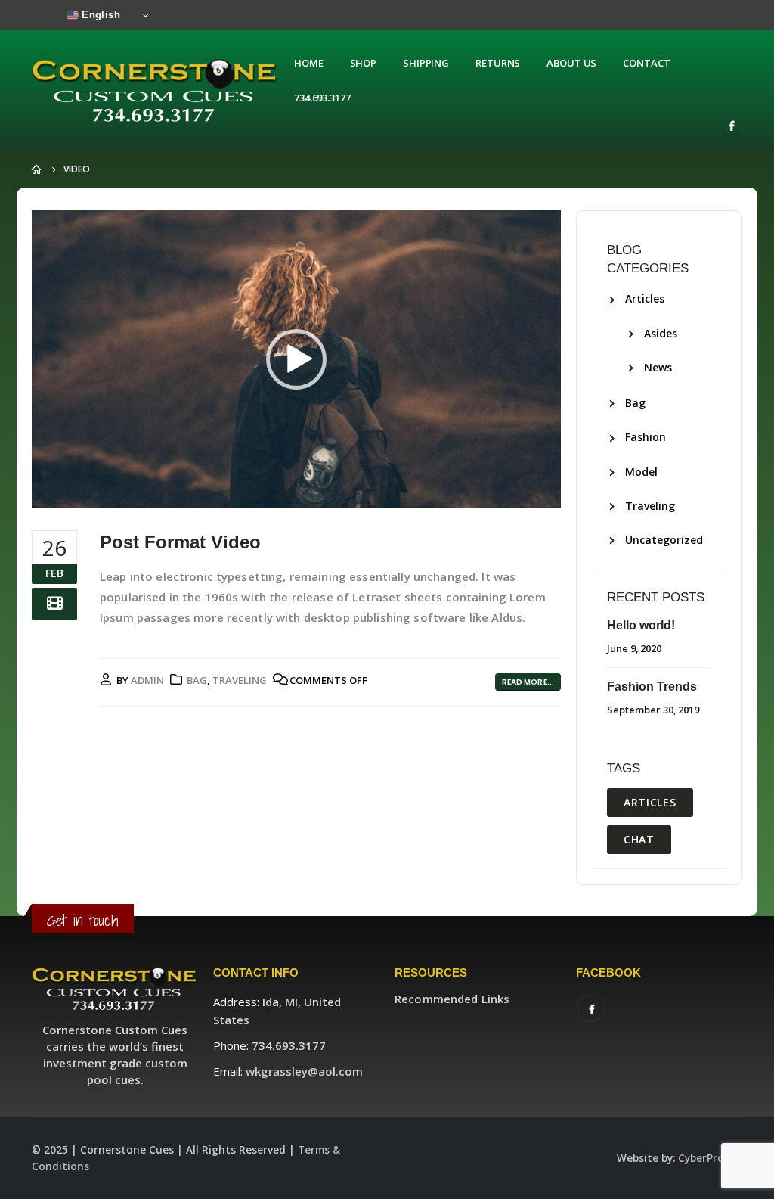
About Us (571, 63)
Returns (497, 63)
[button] (296, 359)
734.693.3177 (322, 97)
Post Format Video (180, 542)
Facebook (591, 1008)
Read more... (528, 682)
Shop (363, 63)
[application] (296, 359)
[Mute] (517, 492)
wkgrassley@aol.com (304, 1071)
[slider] (284, 492)
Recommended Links (452, 998)
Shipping (426, 63)
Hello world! (641, 625)
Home (309, 63)
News (658, 367)
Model (641, 471)
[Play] (51, 492)
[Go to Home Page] (37, 169)
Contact (646, 63)
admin (147, 680)
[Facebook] (731, 125)
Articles (644, 298)
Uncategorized (664, 540)
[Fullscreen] (541, 492)
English (99, 14)
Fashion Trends (652, 686)
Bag (197, 680)
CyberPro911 (710, 1158)
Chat (639, 839)
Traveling (239, 680)
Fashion (645, 437)
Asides (660, 333)
